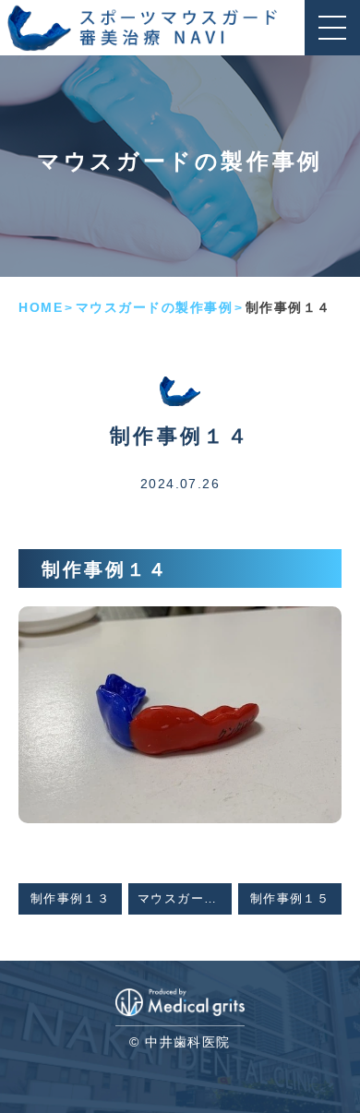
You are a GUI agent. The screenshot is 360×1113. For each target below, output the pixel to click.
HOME (40, 307)
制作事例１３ (70, 898)
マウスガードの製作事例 (155, 307)
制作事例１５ (290, 898)
